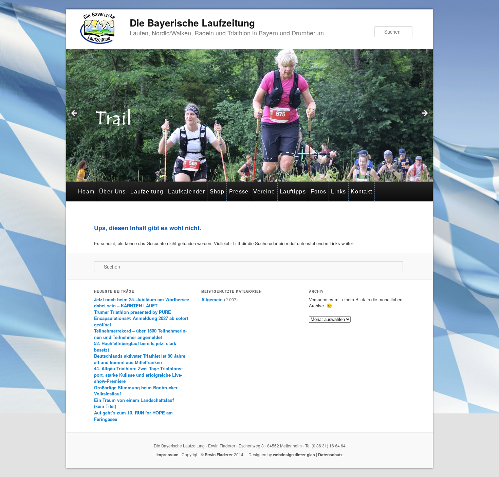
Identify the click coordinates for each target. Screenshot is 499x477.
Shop (217, 191)
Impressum (167, 455)
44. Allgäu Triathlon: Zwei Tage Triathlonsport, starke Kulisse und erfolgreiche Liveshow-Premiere (138, 374)
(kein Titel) (105, 406)
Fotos (319, 191)
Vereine (264, 191)
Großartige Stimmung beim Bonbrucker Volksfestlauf (136, 390)
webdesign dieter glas (294, 455)
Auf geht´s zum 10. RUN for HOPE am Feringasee (133, 415)
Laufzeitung (146, 191)
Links (338, 191)
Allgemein (212, 299)
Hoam (86, 191)
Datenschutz (330, 455)
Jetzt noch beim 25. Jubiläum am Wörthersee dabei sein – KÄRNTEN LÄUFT (141, 302)
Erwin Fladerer (219, 455)
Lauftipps (293, 191)
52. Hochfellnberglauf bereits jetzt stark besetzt (135, 346)
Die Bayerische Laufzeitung (192, 23)
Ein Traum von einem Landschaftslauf (134, 400)
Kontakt (361, 191)
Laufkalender (186, 191)
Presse (239, 191)
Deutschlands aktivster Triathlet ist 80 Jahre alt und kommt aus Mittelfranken (139, 359)
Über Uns (112, 191)
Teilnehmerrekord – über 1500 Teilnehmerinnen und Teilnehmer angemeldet (140, 333)
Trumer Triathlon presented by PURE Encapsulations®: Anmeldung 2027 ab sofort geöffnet (141, 318)
